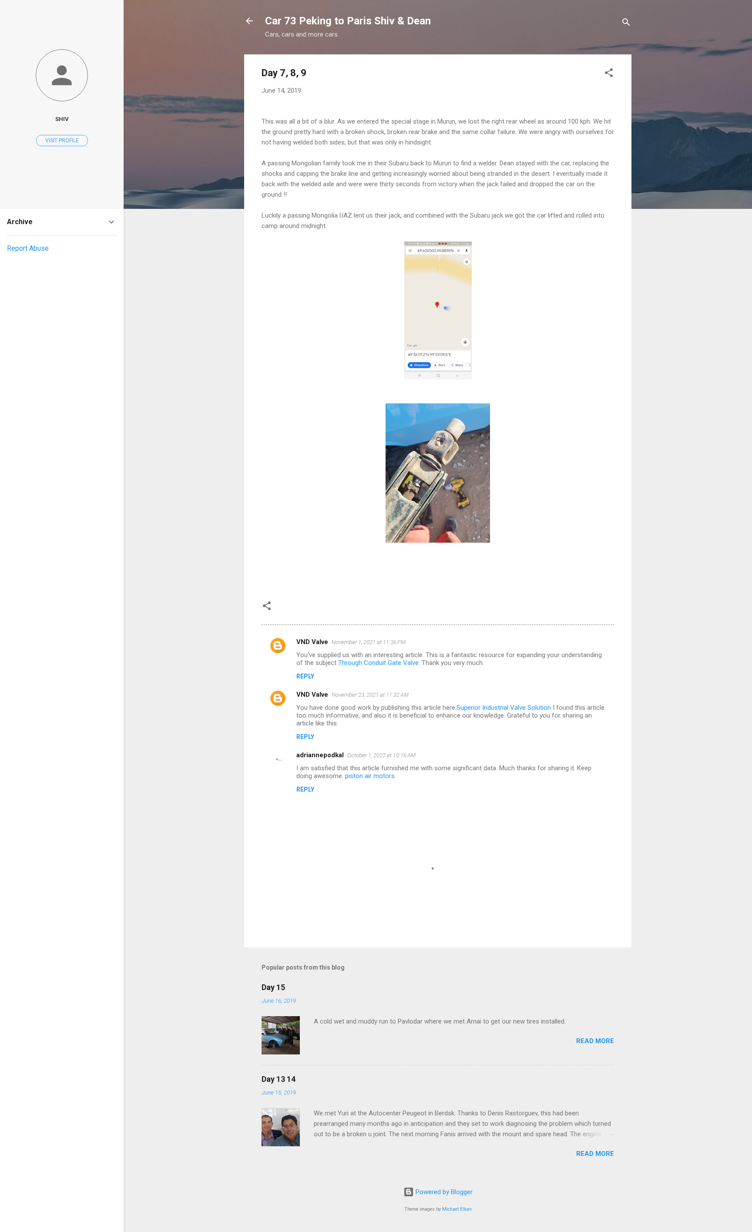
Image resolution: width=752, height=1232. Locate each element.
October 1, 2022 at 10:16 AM (381, 755)
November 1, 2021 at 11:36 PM (369, 642)
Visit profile (62, 141)
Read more (595, 1041)
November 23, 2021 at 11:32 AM (370, 695)
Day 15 (273, 987)
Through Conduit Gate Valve (378, 663)
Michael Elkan (457, 1209)
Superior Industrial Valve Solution (504, 708)
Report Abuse (28, 248)
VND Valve (312, 642)
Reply (305, 676)
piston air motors (370, 776)
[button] (609, 74)
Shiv (62, 118)
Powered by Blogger (443, 1192)
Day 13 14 (278, 1079)
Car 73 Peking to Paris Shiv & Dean (348, 21)
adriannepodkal (320, 755)
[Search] (626, 23)
